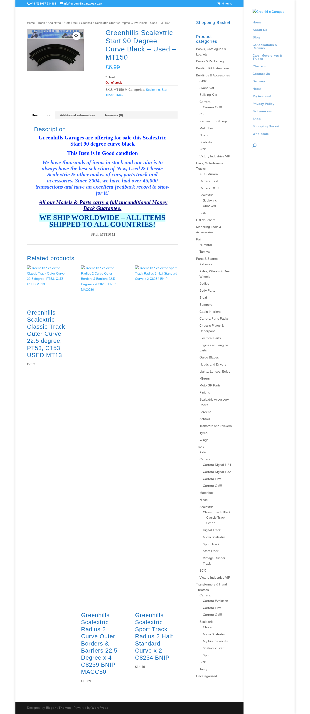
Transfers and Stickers (215, 426)
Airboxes (205, 264)
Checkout (260, 66)
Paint (199, 239)
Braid (203, 297)
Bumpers (205, 304)
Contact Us (261, 74)
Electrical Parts (210, 338)
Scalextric (54, 23)
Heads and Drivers (212, 364)
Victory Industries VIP (214, 156)
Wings (203, 440)
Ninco (203, 135)
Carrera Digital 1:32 (217, 472)
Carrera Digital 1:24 (217, 465)
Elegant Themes (58, 707)
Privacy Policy (263, 104)
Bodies (204, 283)
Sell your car (262, 111)
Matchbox (206, 128)
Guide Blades (209, 357)
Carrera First (208, 181)
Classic (208, 627)
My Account (262, 96)
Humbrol (205, 245)
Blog (256, 37)
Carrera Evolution (215, 601)
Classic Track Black (217, 512)
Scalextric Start (213, 648)
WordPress (99, 707)
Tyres (203, 433)
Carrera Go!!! (212, 107)
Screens (205, 412)
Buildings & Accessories (213, 75)
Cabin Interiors (210, 311)
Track (41, 23)
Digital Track (212, 530)
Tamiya (204, 251)
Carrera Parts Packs (214, 318)
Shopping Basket (266, 126)
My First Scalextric (216, 641)
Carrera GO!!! (209, 188)
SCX (202, 149)
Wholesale (261, 134)
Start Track (71, 23)
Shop (257, 119)
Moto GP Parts (210, 385)
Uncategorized (206, 676)
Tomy (203, 669)
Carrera (205, 101)
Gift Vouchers (205, 220)
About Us (260, 30)
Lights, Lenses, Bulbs (214, 371)
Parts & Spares (207, 258)
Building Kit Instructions (212, 68)
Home (257, 22)
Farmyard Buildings (213, 121)
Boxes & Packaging (210, 61)
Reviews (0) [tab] (114, 115)
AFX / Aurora (208, 174)
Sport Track (211, 544)
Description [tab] (41, 115)
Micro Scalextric (214, 537)
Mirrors (204, 378)
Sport (207, 655)
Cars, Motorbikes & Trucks (267, 57)
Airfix (203, 81)
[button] (76, 36)
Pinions (204, 392)
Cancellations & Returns (265, 46)
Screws (204, 419)
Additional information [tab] (77, 115)
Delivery (259, 81)
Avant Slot (206, 88)
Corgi (203, 114)
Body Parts (207, 290)
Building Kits (208, 94)
